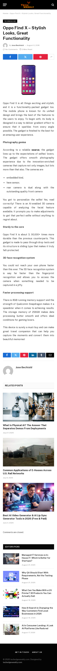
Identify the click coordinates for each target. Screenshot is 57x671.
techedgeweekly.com (12, 662)
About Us (37, 652)
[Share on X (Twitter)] (25, 57)
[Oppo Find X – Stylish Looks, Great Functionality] (28, 80)
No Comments (11, 49)
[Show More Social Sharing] (51, 57)
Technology (10, 21)
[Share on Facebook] (10, 57)
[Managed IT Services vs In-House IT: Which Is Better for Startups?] (11, 558)
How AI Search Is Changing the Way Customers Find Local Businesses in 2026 (37, 611)
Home (5, 13)
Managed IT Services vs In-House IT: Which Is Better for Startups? (36, 558)
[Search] (52, 4)
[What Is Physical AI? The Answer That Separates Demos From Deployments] (28, 407)
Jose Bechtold (18, 45)
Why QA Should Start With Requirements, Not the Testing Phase (37, 575)
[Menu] (5, 4)
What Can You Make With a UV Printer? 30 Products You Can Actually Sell (37, 593)
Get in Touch (22, 652)
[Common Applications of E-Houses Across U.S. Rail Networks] (28, 452)
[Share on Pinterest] (40, 57)
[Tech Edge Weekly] (28, 4)
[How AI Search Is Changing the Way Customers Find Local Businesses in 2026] (11, 611)
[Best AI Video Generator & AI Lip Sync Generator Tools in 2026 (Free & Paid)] (28, 497)
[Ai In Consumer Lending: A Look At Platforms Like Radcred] (11, 629)
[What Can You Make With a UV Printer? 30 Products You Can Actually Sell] (11, 594)
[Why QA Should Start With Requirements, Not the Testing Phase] (11, 576)
